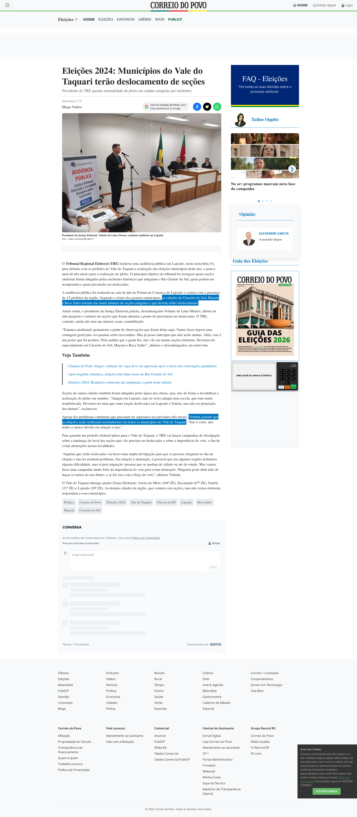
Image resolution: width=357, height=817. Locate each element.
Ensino (159, 691)
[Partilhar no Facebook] (197, 107)
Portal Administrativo (218, 759)
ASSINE (89, 19)
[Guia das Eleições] (265, 316)
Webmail (209, 771)
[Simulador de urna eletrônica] (265, 376)
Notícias (112, 685)
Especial (208, 709)
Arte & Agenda (213, 685)
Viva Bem (257, 691)
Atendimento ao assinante (124, 736)
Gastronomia (212, 697)
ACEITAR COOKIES (326, 791)
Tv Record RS (260, 748)
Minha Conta (212, 777)
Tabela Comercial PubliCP (172, 759)
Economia (113, 697)
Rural (158, 679)
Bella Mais (210, 691)
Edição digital (326, 5)
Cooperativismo (262, 679)
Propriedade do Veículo (74, 742)
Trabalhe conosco (70, 764)
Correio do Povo (262, 736)
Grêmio (208, 673)
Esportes (160, 709)
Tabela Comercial (166, 753)
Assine (302, 5)
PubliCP (63, 691)
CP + (206, 753)
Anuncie (160, 736)
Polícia (110, 709)
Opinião (247, 214)
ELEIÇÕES (105, 19)
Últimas (63, 673)
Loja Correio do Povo (217, 742)
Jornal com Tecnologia (266, 685)
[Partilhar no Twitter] (207, 107)
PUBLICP (175, 19)
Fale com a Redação (120, 742)
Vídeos (111, 679)
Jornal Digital (212, 736)
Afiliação (64, 736)
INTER (159, 19)
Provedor (209, 765)
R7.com (256, 753)
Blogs (62, 709)
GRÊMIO (144, 19)
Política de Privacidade (74, 770)
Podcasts (112, 673)
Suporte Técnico (214, 783)
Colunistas (65, 703)
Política (111, 691)
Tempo (159, 685)
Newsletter (65, 685)
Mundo (159, 673)
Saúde (158, 697)
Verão (158, 703)
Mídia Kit (160, 748)
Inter (206, 679)
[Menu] (7, 5)
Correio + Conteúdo (265, 673)
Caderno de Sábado (216, 703)
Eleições (66, 19)
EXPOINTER (126, 19)
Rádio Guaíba (260, 742)
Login (349, 5)
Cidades (111, 703)
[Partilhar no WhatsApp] (217, 107)
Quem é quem (68, 758)
